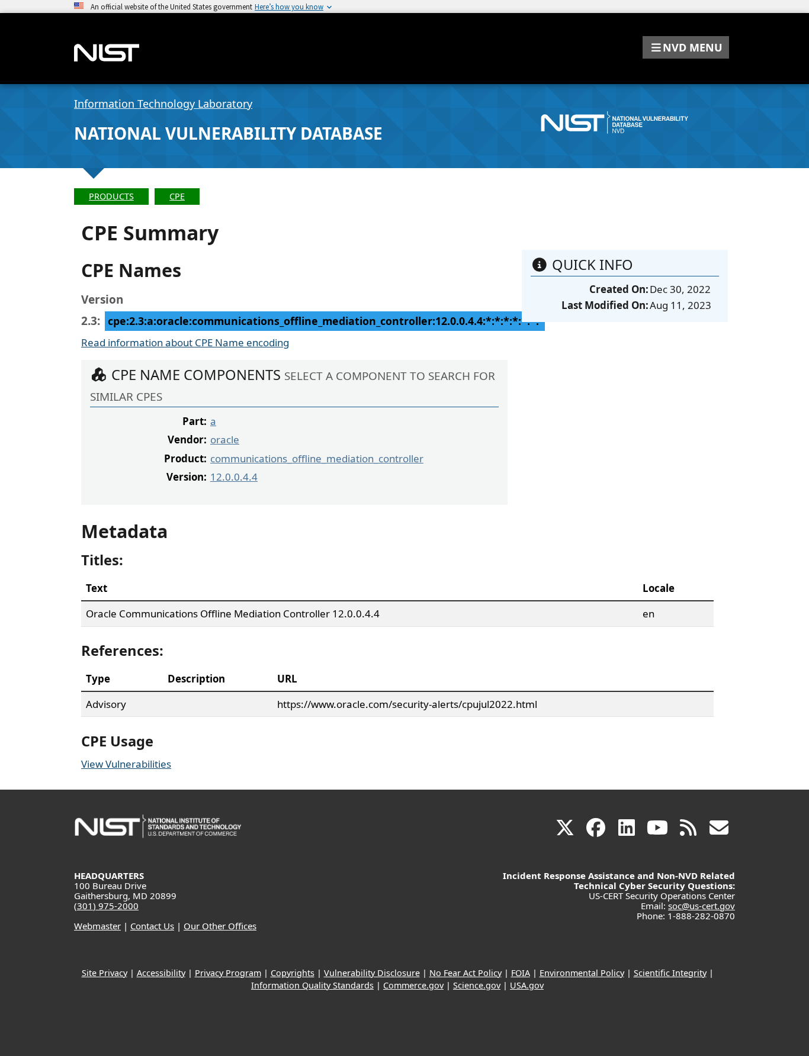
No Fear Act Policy (465, 972)
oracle (224, 439)
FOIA (520, 972)
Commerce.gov (413, 985)
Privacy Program (228, 972)
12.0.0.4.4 (234, 477)
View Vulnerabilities (126, 764)
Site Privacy (104, 972)
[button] (686, 47)
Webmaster (97, 926)
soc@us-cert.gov (701, 906)
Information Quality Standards (312, 985)
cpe (177, 196)
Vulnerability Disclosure (372, 972)
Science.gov (476, 985)
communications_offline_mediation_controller (316, 458)
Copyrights (292, 972)
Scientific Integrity (670, 972)
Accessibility (161, 972)
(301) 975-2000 (106, 906)
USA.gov (527, 985)
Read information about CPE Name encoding (185, 342)
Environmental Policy (582, 972)
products (111, 196)
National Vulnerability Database (228, 133)
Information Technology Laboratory (163, 103)
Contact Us (152, 926)
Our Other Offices (220, 926)
